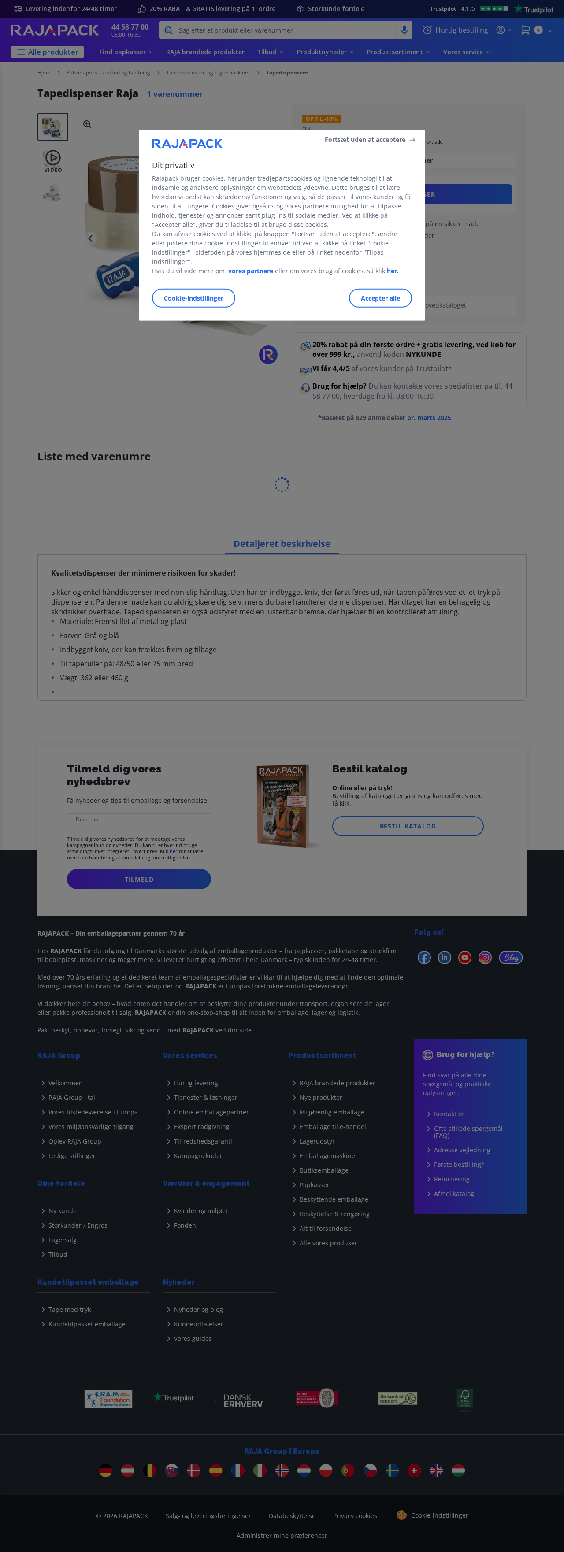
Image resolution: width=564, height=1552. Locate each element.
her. (393, 271)
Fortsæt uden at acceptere (365, 139)
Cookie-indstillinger (193, 298)
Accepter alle (380, 298)
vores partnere (250, 271)
